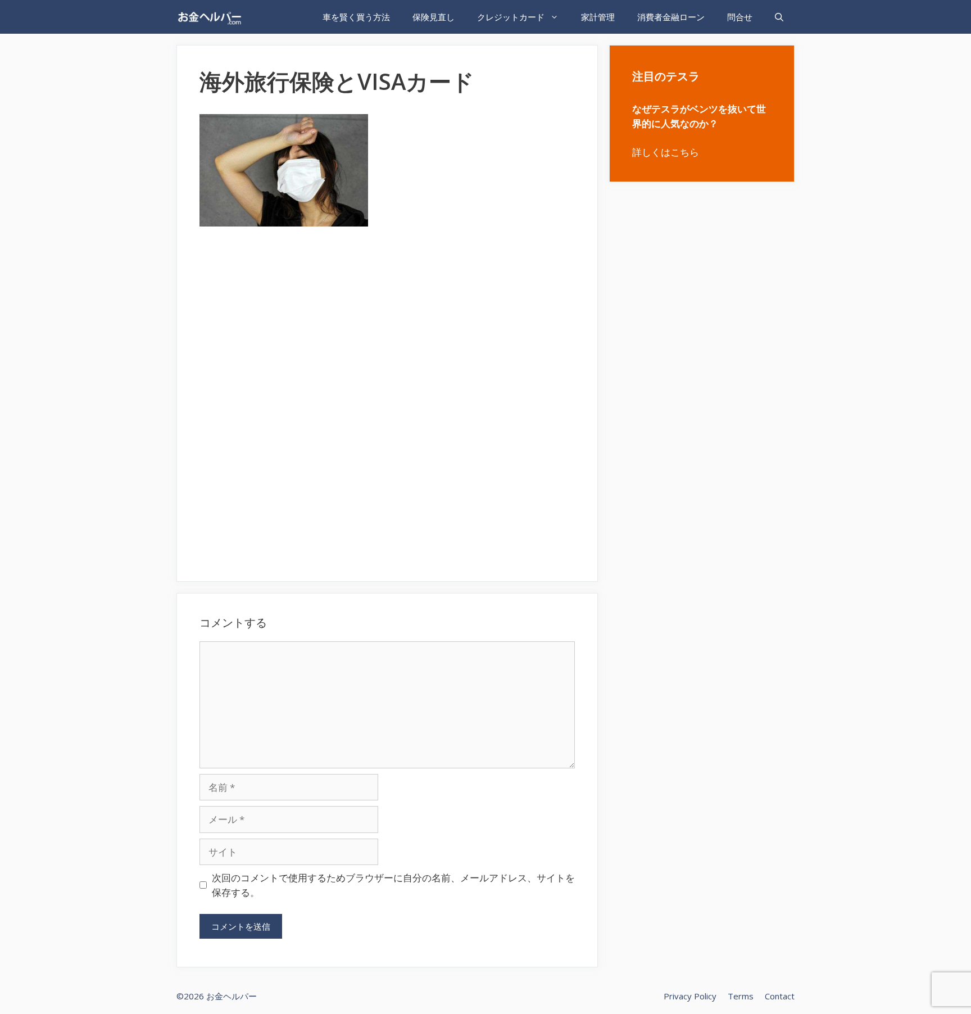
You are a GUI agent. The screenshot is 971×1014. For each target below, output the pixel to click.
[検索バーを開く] (779, 17)
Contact (780, 996)
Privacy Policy (690, 996)
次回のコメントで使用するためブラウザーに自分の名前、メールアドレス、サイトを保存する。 (393, 885)
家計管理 (598, 16)
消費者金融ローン (671, 16)
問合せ (739, 16)
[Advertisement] (387, 315)
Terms (741, 996)
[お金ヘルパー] (212, 17)
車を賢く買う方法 (356, 16)
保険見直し (433, 16)
